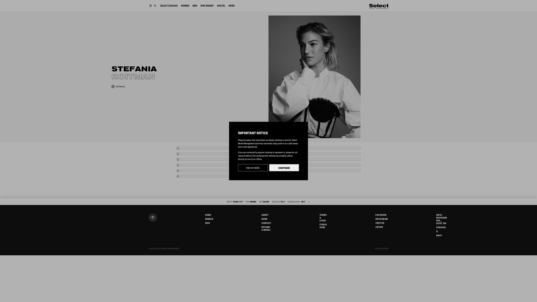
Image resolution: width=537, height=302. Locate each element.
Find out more (253, 167)
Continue (284, 168)
